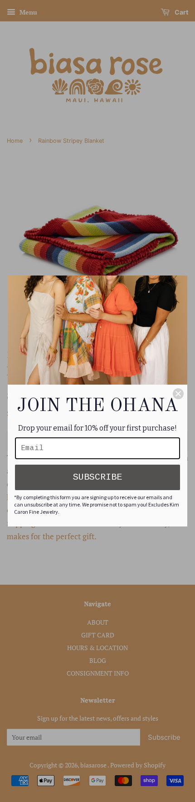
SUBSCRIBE (97, 477)
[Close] (178, 393)
